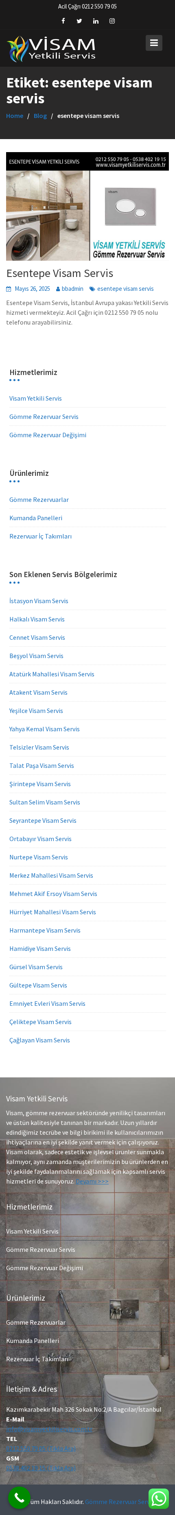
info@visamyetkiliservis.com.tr (49, 1428)
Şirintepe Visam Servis (40, 784)
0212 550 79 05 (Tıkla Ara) (41, 1448)
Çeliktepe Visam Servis (40, 1022)
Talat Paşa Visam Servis (41, 765)
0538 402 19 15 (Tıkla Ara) (41, 1467)
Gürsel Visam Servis (36, 967)
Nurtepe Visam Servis (38, 857)
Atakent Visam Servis (38, 692)
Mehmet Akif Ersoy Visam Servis (53, 893)
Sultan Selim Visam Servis (44, 802)
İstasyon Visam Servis (38, 601)
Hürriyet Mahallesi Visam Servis (52, 912)
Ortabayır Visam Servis (40, 839)
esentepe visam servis (125, 288)
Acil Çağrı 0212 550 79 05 (87, 6)
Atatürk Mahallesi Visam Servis (51, 674)
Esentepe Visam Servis (59, 273)
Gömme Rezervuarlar (39, 499)
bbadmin (72, 288)
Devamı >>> (92, 1181)
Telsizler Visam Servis (39, 747)
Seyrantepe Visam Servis (43, 820)
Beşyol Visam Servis (36, 656)
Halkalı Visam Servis (37, 619)
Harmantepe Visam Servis (45, 930)
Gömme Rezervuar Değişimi (47, 435)
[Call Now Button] (19, 1498)
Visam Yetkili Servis (35, 398)
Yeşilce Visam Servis (36, 710)
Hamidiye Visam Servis (40, 948)
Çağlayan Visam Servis (39, 1040)
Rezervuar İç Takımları (40, 536)
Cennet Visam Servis (37, 637)
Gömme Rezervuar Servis (44, 416)
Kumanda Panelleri (35, 518)
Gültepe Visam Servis (38, 985)
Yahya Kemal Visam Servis (44, 729)
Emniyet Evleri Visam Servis (47, 1003)
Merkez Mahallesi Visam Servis (51, 875)
